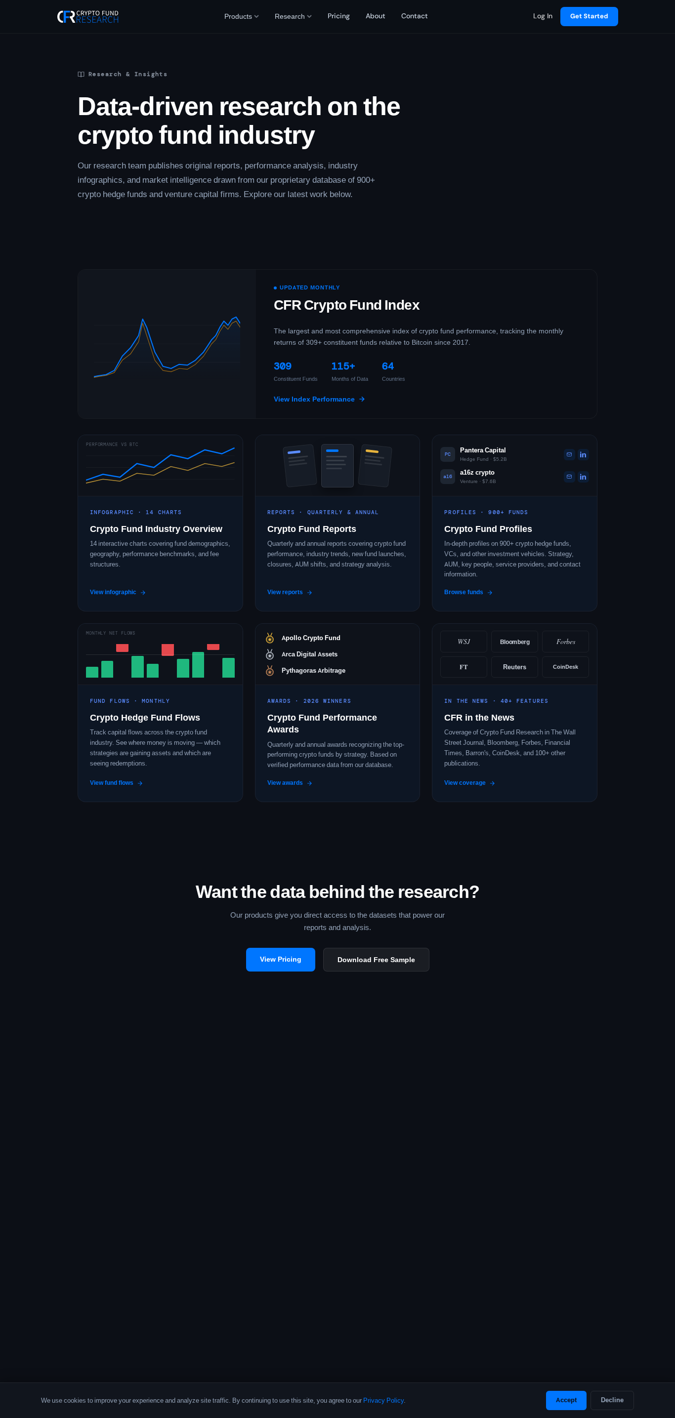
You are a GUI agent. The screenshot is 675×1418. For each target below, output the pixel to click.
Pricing (339, 16)
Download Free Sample (376, 959)
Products (238, 16)
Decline (612, 1400)
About (375, 16)
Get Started (589, 16)
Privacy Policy (383, 1400)
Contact (414, 16)
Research (290, 16)
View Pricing (280, 959)
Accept (566, 1400)
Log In (542, 16)
